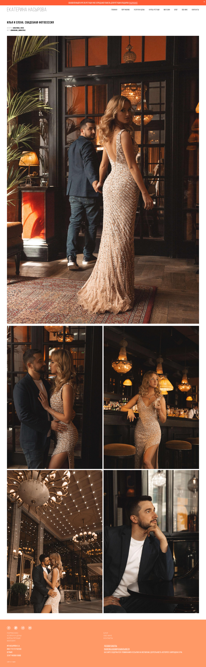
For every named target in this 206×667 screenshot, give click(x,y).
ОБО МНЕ (184, 10)
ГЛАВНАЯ (114, 10)
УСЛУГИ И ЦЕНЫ (139, 10)
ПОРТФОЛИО (126, 10)
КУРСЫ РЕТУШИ (154, 10)
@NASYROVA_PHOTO (18, 28)
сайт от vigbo (11, 661)
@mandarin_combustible (18, 30)
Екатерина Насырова (27, 9)
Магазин (167, 10)
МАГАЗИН (11, 641)
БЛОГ (176, 10)
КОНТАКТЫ (195, 10)
